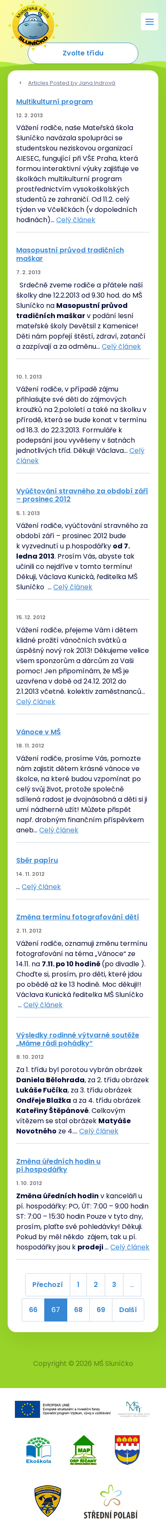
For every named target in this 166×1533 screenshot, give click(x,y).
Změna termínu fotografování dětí (77, 917)
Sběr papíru (37, 860)
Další (128, 1310)
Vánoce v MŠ (38, 732)
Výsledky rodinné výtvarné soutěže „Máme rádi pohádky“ (77, 1039)
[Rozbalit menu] (149, 21)
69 (101, 1310)
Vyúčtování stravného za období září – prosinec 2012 (82, 495)
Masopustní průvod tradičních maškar (70, 254)
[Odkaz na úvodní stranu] (29, 21)
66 (33, 1310)
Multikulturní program (54, 102)
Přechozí (47, 1285)
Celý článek (75, 220)
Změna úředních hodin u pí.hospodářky (58, 1165)
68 (78, 1310)
